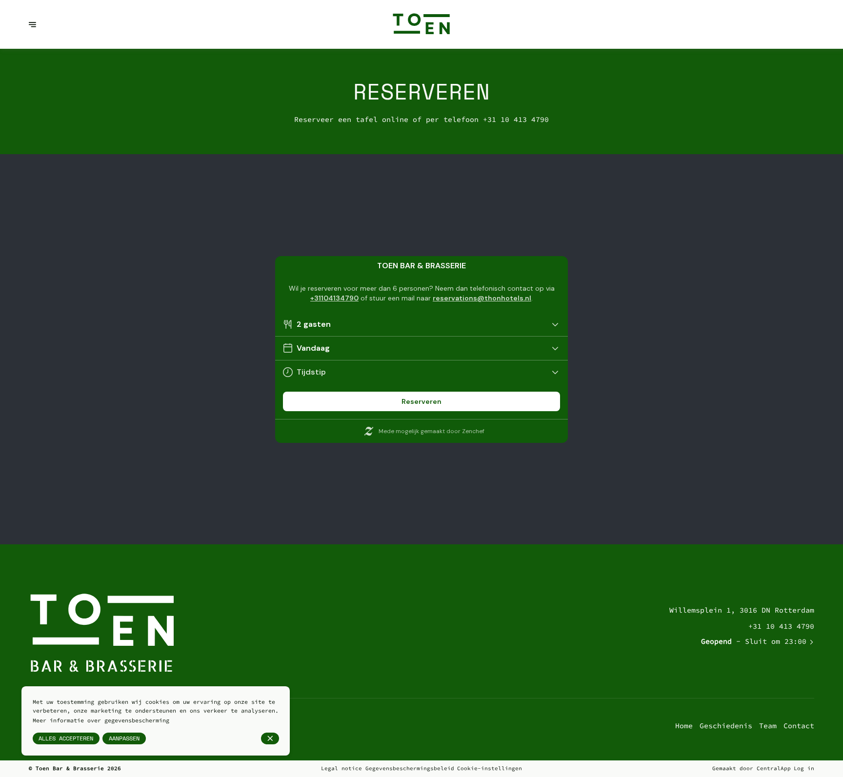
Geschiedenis (726, 725)
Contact (798, 725)
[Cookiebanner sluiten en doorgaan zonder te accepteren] (270, 738)
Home (684, 725)
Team (768, 725)
